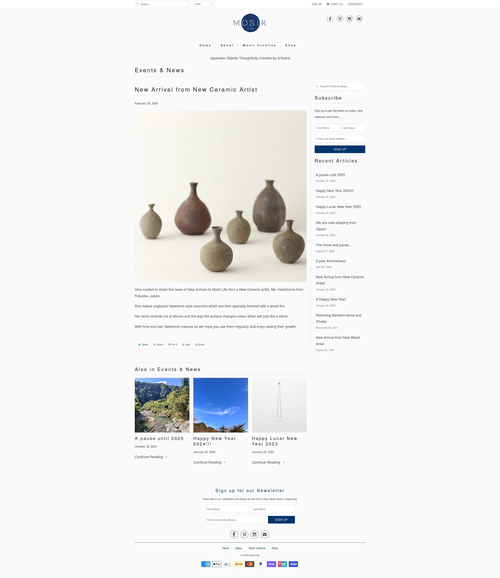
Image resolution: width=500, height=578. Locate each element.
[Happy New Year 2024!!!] (220, 405)
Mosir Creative (259, 45)
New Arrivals (197, 289)
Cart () (336, 4)
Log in (316, 4)
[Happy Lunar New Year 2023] (279, 405)
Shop (290, 45)
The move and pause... (334, 244)
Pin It (174, 344)
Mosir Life (254, 555)
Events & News (160, 70)
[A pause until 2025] (162, 405)
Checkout (355, 4)
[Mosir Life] (250, 24)
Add (188, 344)
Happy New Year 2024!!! (214, 440)
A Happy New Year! (331, 298)
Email (201, 344)
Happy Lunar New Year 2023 (275, 440)
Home (206, 45)
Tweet (145, 344)
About (227, 45)
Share (159, 344)
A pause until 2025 (159, 438)
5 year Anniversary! (331, 260)
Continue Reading (149, 456)
